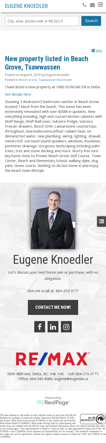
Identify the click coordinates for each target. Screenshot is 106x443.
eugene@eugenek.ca (71, 378)
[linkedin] (53, 326)
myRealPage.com (53, 402)
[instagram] (66, 326)
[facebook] (39, 326)
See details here (18, 94)
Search (91, 21)
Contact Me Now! (53, 307)
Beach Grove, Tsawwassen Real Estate (45, 80)
